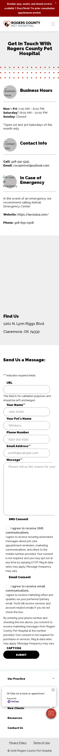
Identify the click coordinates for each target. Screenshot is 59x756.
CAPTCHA (14, 648)
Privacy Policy (17, 742)
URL (9, 382)
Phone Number (18, 432)
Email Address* (19, 446)
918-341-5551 (20, 161)
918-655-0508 (24, 222)
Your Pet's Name (19, 418)
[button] (51, 713)
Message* (14, 460)
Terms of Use (41, 742)
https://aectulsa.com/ (33, 214)
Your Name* (16, 405)
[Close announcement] (56, 3)
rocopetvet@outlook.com (31, 165)
